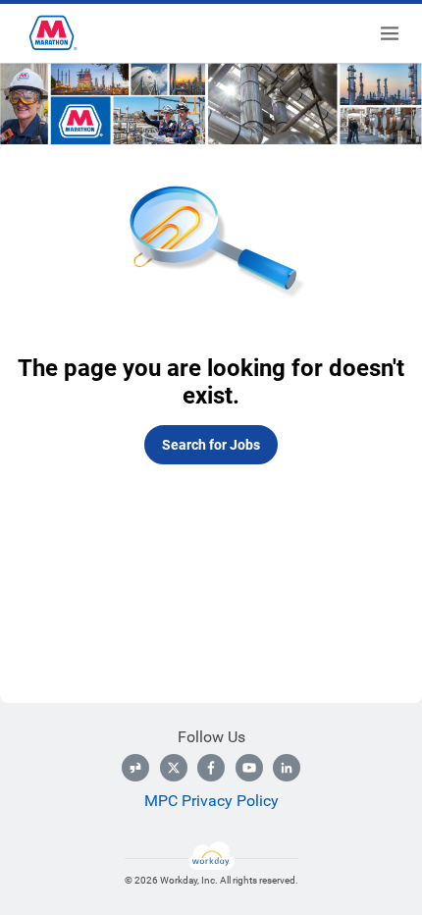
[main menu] (389, 33)
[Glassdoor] (135, 767)
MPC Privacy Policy (211, 800)
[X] (173, 767)
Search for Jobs (211, 445)
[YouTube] (249, 767)
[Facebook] (211, 767)
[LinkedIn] (286, 767)
